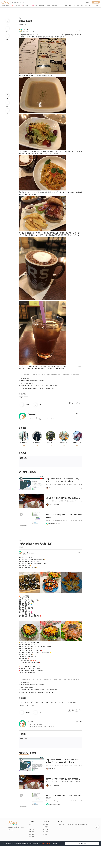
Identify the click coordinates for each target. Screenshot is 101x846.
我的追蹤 (45, 832)
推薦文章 (41, 6)
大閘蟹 (26, 702)
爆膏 (33, 705)
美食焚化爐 (63, 442)
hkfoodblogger (71, 702)
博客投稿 (31, 836)
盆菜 (32, 702)
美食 (66, 6)
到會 (42, 702)
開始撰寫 (95, 2)
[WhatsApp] (7, 118)
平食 (21, 398)
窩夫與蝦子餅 (37, 442)
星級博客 (47, 6)
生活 (86, 6)
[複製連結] (7, 127)
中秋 (21, 702)
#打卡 (67, 824)
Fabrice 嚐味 (50, 442)
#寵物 (59, 824)
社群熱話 (17, 6)
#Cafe (75, 824)
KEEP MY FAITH (77, 442)
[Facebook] (7, 114)
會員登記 (88, 2)
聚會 (47, 702)
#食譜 (71, 824)
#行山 (63, 824)
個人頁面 (45, 824)
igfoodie (61, 702)
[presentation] (18, 436)
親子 (82, 6)
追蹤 (79, 30)
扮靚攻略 (48, 385)
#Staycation (81, 824)
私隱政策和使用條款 (45, 843)
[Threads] (7, 122)
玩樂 (78, 6)
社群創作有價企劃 (7, 6)
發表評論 (23, 458)
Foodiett (26, 29)
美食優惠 (22, 705)
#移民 (87, 824)
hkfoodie (53, 702)
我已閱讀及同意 (82, 843)
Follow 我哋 (50, 388)
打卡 (28, 385)
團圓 (37, 702)
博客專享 (54, 6)
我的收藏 (45, 829)
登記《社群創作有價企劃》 (37, 380)
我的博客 (45, 834)
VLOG (61, 6)
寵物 (90, 6)
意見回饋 (31, 834)
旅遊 (70, 6)
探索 (36, 6)
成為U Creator (27, 6)
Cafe (26, 398)
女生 (74, 6)
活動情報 (54, 385)
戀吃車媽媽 (23, 442)
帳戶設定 (45, 827)
